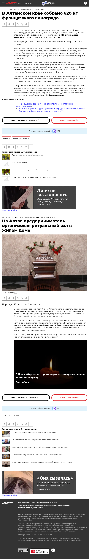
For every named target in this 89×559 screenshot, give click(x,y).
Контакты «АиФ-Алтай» (26, 502)
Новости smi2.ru (9, 210)
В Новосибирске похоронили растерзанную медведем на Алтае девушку (50, 376)
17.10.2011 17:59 (7, 9)
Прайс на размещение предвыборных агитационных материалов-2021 (44, 505)
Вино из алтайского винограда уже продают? (41, 111)
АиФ (15, 293)
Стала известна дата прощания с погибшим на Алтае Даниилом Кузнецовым (40, 447)
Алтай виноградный (19, 162)
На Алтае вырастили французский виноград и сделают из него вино (52, 109)
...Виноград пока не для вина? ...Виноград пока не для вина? (34, 177)
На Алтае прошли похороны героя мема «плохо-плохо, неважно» (35, 440)
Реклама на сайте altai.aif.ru (47, 502)
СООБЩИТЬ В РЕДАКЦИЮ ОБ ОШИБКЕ (30, 508)
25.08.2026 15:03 (7, 217)
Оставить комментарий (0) (69, 120)
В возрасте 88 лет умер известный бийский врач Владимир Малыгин (37, 455)
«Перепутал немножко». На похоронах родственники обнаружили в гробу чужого (42, 462)
